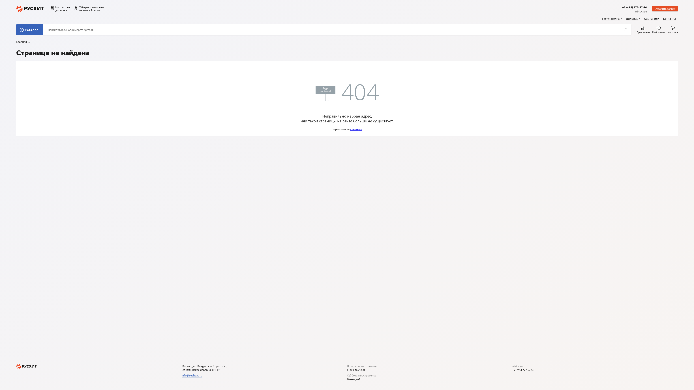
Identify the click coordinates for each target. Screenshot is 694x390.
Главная (21, 41)
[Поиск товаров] (625, 30)
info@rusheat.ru (192, 375)
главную (356, 129)
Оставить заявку (665, 8)
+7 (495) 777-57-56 (634, 7)
